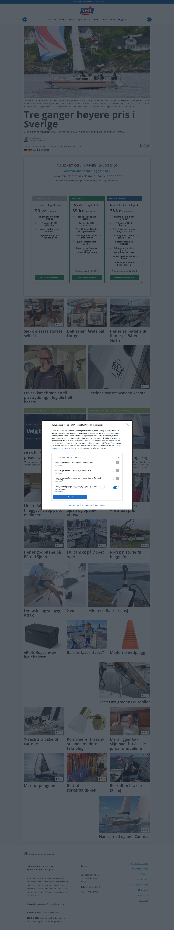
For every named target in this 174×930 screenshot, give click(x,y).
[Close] (128, 425)
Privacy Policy (100, 505)
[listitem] (87, 457)
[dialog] (87, 465)
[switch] (116, 462)
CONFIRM (70, 497)
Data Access (87, 505)
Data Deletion (74, 505)
